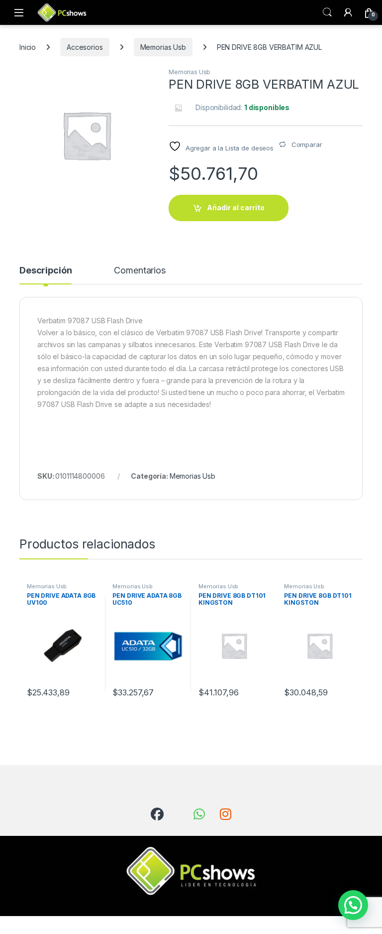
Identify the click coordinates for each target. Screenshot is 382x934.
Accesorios (85, 47)
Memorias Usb (163, 47)
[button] (353, 905)
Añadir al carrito (236, 207)
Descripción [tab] (45, 270)
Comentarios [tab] (139, 270)
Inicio (27, 47)
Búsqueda (327, 12)
